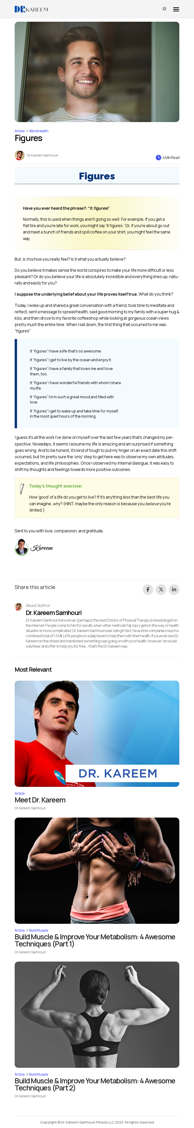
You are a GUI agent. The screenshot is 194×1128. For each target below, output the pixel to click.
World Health (38, 131)
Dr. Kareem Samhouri (42, 155)
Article (20, 131)
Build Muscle (38, 930)
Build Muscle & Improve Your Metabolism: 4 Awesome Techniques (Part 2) (95, 1084)
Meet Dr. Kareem (40, 800)
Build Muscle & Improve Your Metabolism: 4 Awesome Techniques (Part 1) (95, 940)
